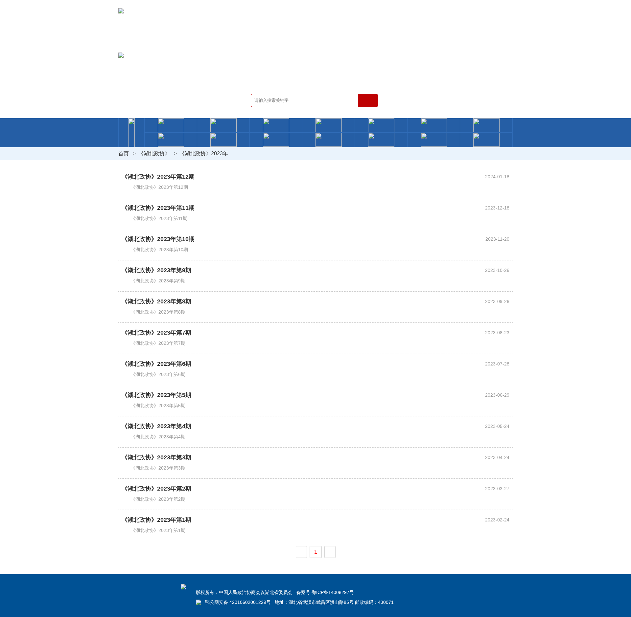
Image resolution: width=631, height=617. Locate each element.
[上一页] (301, 552)
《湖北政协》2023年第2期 (156, 488)
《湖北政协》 (154, 153)
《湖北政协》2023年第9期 (156, 270)
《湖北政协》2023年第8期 (156, 301)
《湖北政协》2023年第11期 (158, 208)
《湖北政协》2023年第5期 (156, 395)
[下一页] (330, 552)
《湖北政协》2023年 (203, 153)
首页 (123, 153)
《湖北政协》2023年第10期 (158, 239)
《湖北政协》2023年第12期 (158, 176)
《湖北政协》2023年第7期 (156, 332)
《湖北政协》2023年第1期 (156, 520)
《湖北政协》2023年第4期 (156, 426)
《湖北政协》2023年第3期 (156, 457)
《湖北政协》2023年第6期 (156, 364)
